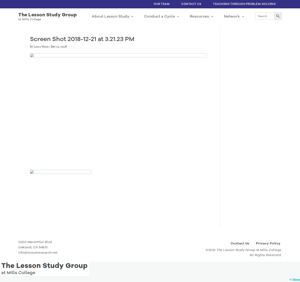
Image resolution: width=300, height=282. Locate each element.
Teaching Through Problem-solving (244, 4)
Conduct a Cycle (159, 16)
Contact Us (191, 4)
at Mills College (29, 19)
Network (232, 16)
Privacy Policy (268, 243)
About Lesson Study (110, 16)
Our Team (161, 4)
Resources (199, 16)
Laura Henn (41, 46)
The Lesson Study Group (47, 15)
